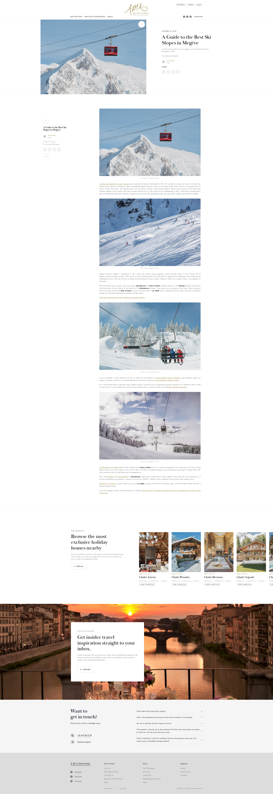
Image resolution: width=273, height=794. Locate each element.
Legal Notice (122, 788)
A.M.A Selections (80, 763)
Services (107, 768)
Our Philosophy (149, 768)
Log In (199, 5)
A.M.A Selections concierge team (167, 380)
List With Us (108, 775)
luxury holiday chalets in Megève (168, 378)
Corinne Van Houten (171, 56)
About (110, 16)
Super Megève (123, 477)
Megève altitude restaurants (177, 387)
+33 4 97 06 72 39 (84, 735)
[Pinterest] (191, 17)
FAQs (105, 782)
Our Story (146, 772)
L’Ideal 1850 (117, 467)
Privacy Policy (108, 788)
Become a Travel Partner (113, 779)
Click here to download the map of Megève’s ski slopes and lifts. (122, 297)
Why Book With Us (111, 772)
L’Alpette (110, 477)
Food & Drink (186, 772)
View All (79, 566)
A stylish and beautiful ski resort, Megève (114, 184)
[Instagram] (187, 17)
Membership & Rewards (152, 779)
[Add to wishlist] (141, 24)
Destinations (76, 16)
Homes (183, 768)
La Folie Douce (104, 467)
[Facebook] (184, 17)
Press (145, 782)
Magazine (198, 16)
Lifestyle (184, 775)
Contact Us (147, 775)
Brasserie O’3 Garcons (107, 483)
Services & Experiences (94, 16)
